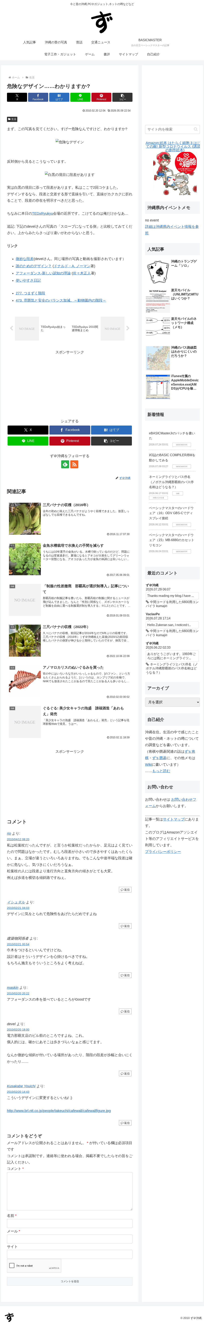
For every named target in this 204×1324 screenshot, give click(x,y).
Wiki (148, 765)
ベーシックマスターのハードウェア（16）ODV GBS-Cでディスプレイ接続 (171, 513)
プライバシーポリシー (163, 852)
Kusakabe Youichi (21, 1086)
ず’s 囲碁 (159, 758)
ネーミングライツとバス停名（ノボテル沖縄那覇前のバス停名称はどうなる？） (171, 482)
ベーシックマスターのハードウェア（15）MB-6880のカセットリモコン (171, 540)
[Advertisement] (69, 384)
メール (13, 1231)
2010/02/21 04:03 (18, 907)
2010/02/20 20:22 (18, 993)
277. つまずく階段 (30, 293)
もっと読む (161, 771)
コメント (15, 1169)
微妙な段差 (25, 259)
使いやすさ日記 (28, 280)
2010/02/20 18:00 (18, 1029)
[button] (122, 97)
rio (9, 833)
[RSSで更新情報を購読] (74, 464)
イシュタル (16, 902)
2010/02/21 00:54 (18, 944)
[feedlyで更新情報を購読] (65, 464)
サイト (12, 1247)
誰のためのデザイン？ (34, 266)
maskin (12, 988)
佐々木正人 (82, 273)
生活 (13, 119)
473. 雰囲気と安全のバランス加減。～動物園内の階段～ (61, 300)
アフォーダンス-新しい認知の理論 (43, 273)
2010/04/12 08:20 (18, 839)
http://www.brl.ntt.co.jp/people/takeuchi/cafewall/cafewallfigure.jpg (59, 1111)
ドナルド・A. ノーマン (72, 266)
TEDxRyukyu (42, 213)
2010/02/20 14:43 (18, 1091)
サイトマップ (173, 819)
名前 (12, 1216)
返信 (127, 889)
